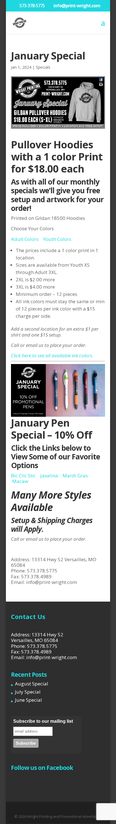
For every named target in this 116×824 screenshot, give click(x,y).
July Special (28, 692)
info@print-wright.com (51, 582)
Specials (43, 67)
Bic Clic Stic (23, 475)
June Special (28, 700)
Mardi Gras (75, 475)
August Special (31, 683)
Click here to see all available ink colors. (52, 355)
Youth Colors (57, 239)
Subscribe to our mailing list (43, 721)
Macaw (20, 481)
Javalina (49, 475)
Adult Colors (25, 239)
